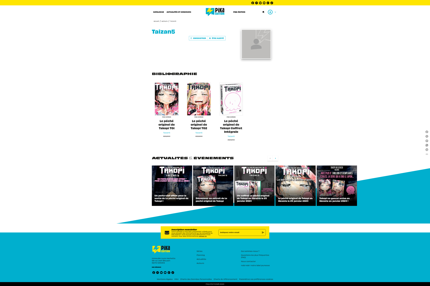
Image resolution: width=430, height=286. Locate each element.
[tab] (158, 12)
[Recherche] (263, 12)
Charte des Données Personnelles (196, 279)
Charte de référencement (225, 279)
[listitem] (253, 3)
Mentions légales (165, 279)
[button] (207, 38)
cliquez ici (203, 236)
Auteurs (164, 21)
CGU (176, 279)
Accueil (156, 21)
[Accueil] (215, 12)
